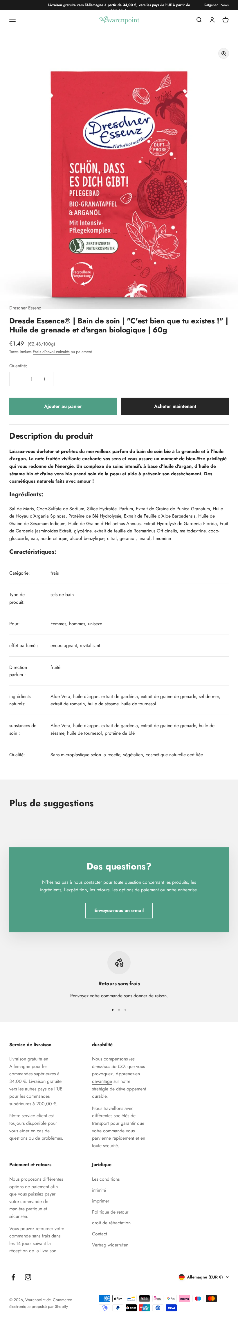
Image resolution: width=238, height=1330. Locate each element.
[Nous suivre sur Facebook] (13, 1277)
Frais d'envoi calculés (51, 352)
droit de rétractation (111, 1222)
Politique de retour (110, 1212)
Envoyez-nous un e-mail (119, 910)
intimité (99, 1190)
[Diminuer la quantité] (18, 379)
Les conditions (106, 1179)
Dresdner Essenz (25, 307)
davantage (102, 1081)
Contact (99, 1233)
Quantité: (18, 365)
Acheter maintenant (175, 406)
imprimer (100, 1201)
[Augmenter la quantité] (44, 379)
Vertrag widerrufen (110, 1245)
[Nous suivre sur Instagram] (28, 1277)
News (225, 5)
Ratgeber (211, 5)
